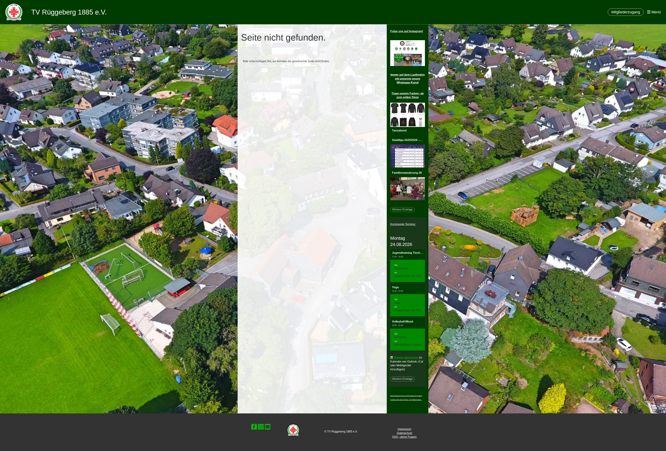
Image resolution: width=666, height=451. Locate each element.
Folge (406, 31)
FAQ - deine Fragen (404, 436)
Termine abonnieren (406, 357)
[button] (407, 265)
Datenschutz (404, 433)
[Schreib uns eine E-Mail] (267, 428)
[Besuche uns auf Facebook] (254, 428)
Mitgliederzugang (625, 12)
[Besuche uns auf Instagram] (261, 428)
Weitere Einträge (402, 209)
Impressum (404, 429)
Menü (655, 12)
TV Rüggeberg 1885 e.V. (69, 12)
